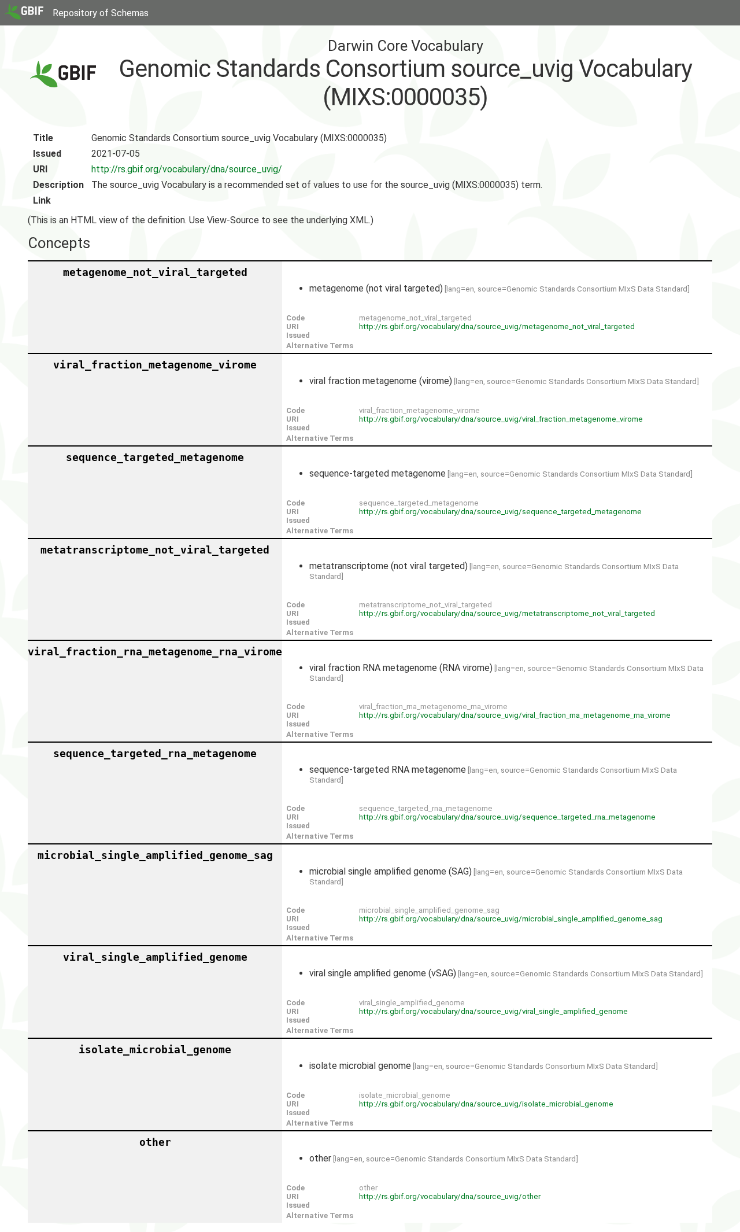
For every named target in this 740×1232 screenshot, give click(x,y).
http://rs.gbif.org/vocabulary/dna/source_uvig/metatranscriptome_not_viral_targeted (507, 613)
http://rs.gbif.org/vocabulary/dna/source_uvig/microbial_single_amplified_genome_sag (511, 918)
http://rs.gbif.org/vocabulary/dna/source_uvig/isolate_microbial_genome (486, 1104)
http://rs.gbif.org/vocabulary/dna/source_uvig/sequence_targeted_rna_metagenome (507, 817)
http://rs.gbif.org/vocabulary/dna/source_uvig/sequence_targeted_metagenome (500, 511)
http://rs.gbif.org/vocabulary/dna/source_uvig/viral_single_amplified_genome (493, 1011)
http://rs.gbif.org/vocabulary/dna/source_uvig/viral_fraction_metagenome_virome (501, 419)
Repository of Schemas (101, 13)
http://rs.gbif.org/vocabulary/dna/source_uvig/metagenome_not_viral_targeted (497, 326)
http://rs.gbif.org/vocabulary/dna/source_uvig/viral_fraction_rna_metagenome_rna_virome (515, 715)
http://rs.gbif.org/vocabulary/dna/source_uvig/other (450, 1196)
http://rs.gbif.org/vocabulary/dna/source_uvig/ (186, 169)
